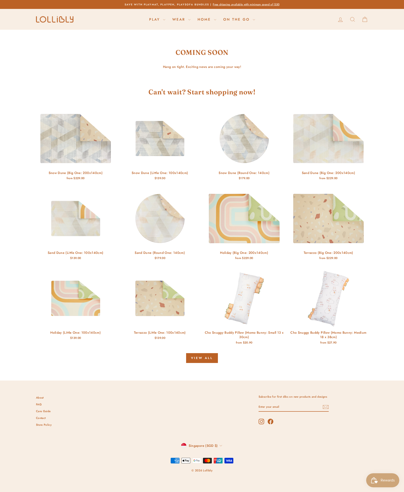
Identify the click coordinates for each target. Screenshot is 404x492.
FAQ (39, 404)
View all (202, 358)
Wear (179, 19)
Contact (41, 418)
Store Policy (44, 425)
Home (205, 19)
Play (155, 19)
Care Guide (43, 411)
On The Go (237, 19)
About (40, 398)
